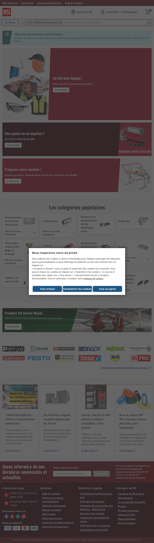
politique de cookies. (94, 278)
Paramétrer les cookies (77, 289)
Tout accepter (107, 289)
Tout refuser (47, 289)
